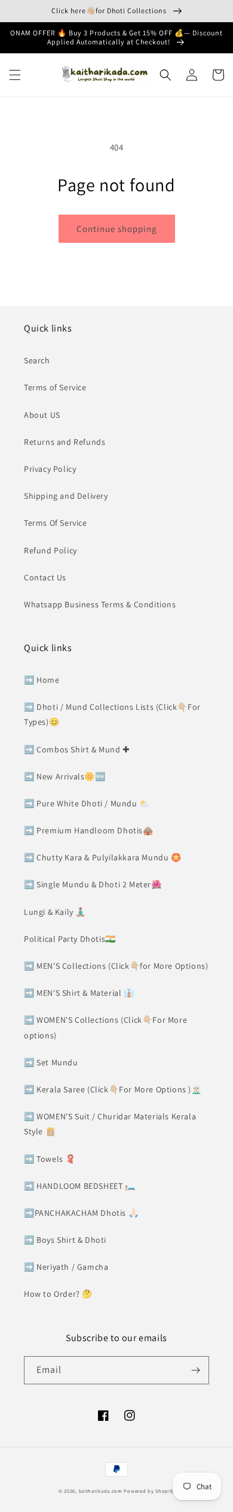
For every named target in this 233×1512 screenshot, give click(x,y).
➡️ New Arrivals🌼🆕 (65, 776)
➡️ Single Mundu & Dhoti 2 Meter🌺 (93, 884)
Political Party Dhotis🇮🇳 (70, 938)
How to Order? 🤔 (58, 1293)
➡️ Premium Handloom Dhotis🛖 (89, 830)
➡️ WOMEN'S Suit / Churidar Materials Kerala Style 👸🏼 (110, 1124)
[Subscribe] (195, 1370)
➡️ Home (42, 679)
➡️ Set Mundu (51, 1062)
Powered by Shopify (149, 1490)
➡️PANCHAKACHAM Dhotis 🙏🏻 (81, 1212)
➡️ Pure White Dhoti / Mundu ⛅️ (87, 803)
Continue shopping (116, 228)
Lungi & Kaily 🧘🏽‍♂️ (55, 911)
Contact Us (45, 577)
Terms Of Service (55, 522)
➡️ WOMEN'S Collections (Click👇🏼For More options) (105, 1027)
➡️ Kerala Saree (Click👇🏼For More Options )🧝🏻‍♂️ (113, 1089)
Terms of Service (55, 387)
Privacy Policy (50, 468)
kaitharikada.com (100, 1490)
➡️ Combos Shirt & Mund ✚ (77, 749)
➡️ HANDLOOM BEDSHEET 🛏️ (80, 1185)
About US (42, 414)
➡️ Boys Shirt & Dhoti (65, 1239)
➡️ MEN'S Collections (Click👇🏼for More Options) (116, 965)
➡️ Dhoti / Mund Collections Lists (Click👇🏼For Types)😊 (112, 714)
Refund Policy (50, 550)
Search (37, 360)
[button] (15, 75)
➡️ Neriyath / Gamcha (66, 1266)
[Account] (192, 75)
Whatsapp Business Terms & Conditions (100, 604)
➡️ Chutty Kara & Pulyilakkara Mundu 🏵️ (103, 857)
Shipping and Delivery (66, 495)
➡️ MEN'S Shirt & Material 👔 (79, 992)
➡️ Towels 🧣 (50, 1158)
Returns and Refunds (64, 441)
